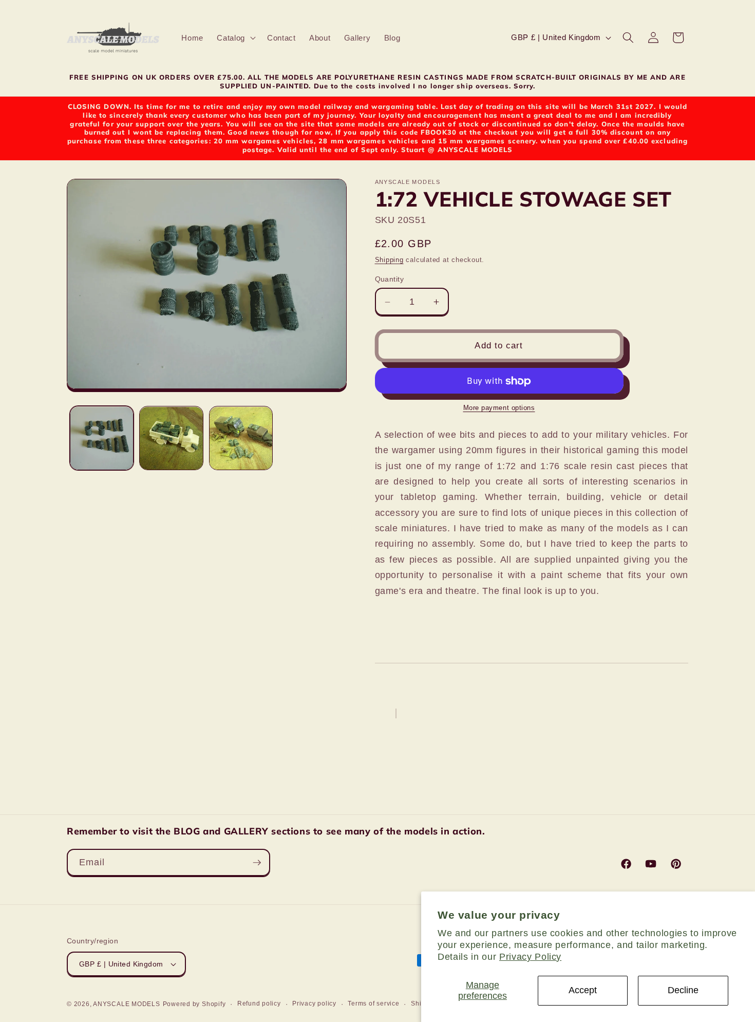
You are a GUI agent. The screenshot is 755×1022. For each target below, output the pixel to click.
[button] (235, 38)
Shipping (389, 260)
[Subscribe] (256, 863)
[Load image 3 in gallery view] (241, 438)
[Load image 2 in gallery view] (171, 438)
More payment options (499, 408)
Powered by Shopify (194, 1004)
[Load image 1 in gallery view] (102, 438)
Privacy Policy (530, 957)
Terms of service (373, 1003)
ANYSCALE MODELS (126, 1004)
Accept (583, 990)
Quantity (389, 279)
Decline (683, 990)
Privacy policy (314, 1003)
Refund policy (259, 1003)
